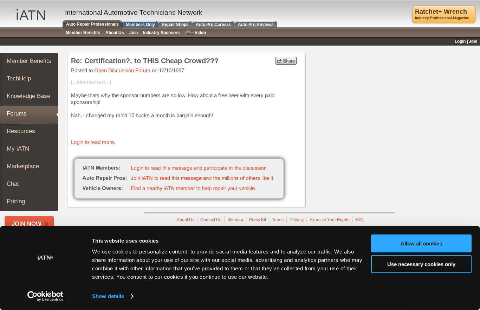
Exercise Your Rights (329, 219)
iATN (31, 14)
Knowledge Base (28, 96)
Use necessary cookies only (421, 264)
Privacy (297, 219)
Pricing (16, 201)
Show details (108, 296)
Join (133, 32)
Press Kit (257, 219)
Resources (21, 131)
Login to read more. (93, 142)
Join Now (26, 223)
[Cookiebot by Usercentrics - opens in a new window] (45, 296)
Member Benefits (29, 61)
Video (200, 32)
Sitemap (235, 219)
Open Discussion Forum (122, 70)
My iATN (18, 148)
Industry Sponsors (161, 32)
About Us (185, 219)
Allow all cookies (421, 243)
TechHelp (19, 78)
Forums (17, 113)
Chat (13, 183)
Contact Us (210, 219)
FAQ (359, 219)
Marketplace (23, 166)
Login (460, 41)
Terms (278, 219)
